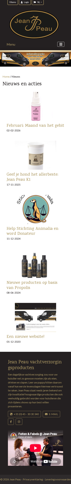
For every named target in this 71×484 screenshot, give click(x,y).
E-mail (53, 414)
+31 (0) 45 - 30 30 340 (26, 414)
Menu (11, 44)
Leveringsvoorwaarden (58, 479)
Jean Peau (15, 479)
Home (6, 76)
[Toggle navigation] (61, 44)
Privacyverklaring (33, 479)
